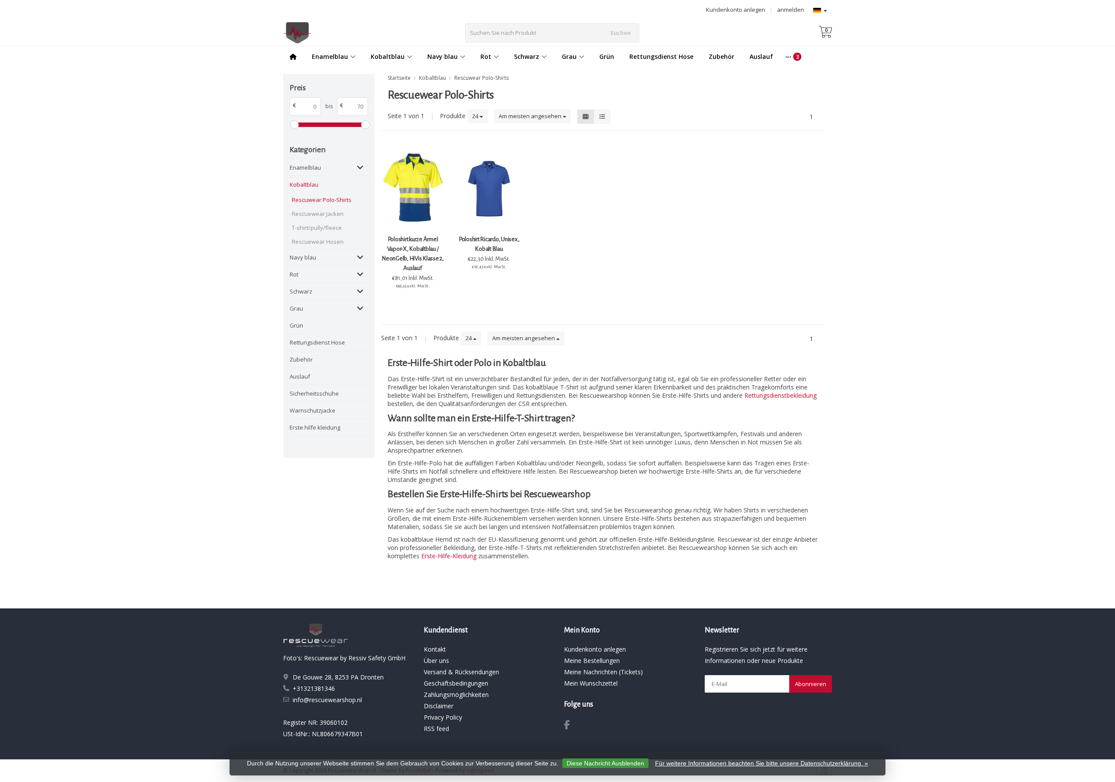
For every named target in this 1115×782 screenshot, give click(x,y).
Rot (485, 56)
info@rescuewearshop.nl (327, 700)
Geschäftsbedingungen (456, 683)
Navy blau (442, 56)
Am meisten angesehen (531, 116)
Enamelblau (330, 56)
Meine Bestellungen (592, 660)
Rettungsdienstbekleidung (780, 395)
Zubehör (721, 56)
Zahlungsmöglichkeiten (456, 694)
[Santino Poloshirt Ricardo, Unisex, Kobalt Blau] (488, 188)
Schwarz (526, 56)
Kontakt (435, 649)
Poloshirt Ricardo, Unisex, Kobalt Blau (489, 244)
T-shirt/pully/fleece (317, 228)
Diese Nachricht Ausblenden (605, 763)
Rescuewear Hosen (318, 242)
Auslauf (761, 56)
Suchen (620, 33)
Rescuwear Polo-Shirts (321, 200)
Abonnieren (810, 684)
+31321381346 (314, 688)
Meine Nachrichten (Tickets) (603, 672)
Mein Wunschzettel (591, 683)
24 (476, 116)
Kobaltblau (388, 56)
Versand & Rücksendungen (461, 672)
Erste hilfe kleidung (315, 427)
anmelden (790, 10)
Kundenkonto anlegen (735, 10)
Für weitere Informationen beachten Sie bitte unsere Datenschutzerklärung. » (761, 763)
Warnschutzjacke (312, 410)
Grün (606, 56)
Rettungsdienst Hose (661, 56)
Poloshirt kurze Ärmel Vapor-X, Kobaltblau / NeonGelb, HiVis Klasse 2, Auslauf (413, 253)
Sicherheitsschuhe (314, 393)
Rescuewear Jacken (318, 214)
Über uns (436, 660)
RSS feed (436, 728)
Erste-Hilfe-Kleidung (448, 556)
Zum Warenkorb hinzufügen (413, 302)
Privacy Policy (443, 717)
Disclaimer (438, 706)
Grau (569, 56)
